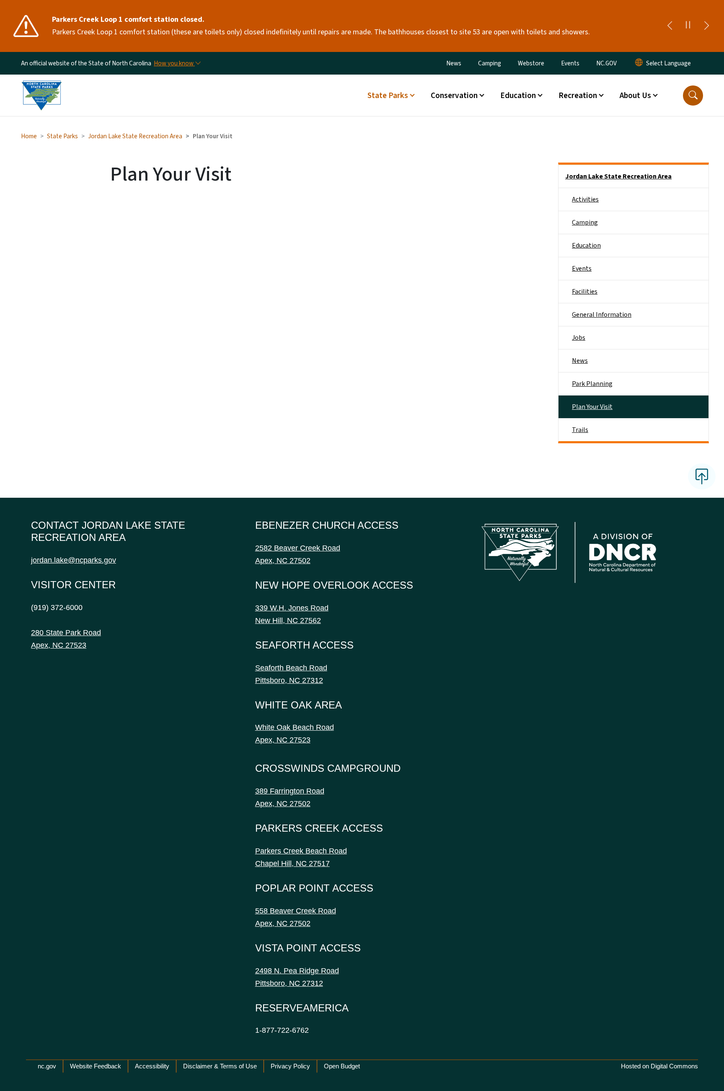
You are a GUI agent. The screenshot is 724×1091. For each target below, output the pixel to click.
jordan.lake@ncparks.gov (73, 560)
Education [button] (518, 95)
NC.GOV (606, 63)
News (453, 63)
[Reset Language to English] (639, 63)
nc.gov (47, 1066)
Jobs (578, 337)
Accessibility (152, 1066)
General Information (601, 314)
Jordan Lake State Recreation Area (135, 136)
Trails (580, 429)
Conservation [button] (454, 95)
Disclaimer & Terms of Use (220, 1066)
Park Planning (592, 383)
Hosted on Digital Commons (659, 1066)
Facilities (584, 291)
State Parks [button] (387, 95)
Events (570, 63)
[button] (693, 95)
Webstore (531, 63)
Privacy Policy (290, 1066)
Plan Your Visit (592, 406)
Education (586, 245)
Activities (585, 199)
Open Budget (342, 1066)
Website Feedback (95, 1066)
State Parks (62, 136)
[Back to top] (702, 476)
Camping (489, 63)
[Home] (41, 86)
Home (29, 136)
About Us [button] (635, 95)
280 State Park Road (66, 632)
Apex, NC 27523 (58, 645)
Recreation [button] (578, 95)
